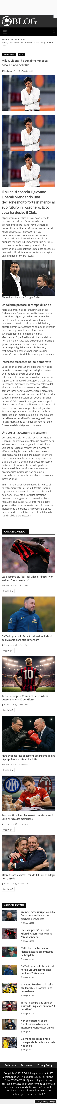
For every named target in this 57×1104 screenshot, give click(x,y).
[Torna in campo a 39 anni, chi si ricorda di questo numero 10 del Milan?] (28, 674)
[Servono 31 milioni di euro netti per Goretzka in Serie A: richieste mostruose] (28, 793)
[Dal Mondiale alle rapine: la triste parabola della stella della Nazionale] (9, 1042)
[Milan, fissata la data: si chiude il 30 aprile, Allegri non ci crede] (28, 853)
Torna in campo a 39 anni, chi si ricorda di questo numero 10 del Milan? (25, 697)
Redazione (10, 1065)
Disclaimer (27, 1065)
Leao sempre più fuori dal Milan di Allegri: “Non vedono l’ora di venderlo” (27, 578)
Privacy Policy (44, 1065)
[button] (54, 31)
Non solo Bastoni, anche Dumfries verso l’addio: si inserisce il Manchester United (37, 1024)
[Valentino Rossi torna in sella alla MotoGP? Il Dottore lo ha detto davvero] (9, 988)
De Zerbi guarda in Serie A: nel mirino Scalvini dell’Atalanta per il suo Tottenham (27, 638)
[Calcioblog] (19, 20)
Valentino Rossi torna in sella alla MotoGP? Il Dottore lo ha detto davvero (37, 988)
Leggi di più (8, 590)
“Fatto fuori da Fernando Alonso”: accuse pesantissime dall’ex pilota (37, 952)
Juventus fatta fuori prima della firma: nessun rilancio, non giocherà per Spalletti (38, 915)
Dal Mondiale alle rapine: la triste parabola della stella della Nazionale (38, 1042)
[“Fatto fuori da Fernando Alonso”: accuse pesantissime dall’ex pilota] (9, 952)
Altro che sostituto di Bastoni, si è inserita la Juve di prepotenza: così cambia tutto (28, 757)
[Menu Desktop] (5, 31)
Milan (21, 54)
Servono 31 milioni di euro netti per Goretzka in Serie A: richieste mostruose (28, 817)
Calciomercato (9, 54)
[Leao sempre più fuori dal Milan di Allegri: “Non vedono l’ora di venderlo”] (28, 555)
